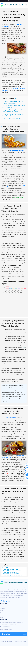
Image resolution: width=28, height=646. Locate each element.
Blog (1, 615)
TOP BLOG (10, 643)
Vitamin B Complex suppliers (9, 567)
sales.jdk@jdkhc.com (7, 629)
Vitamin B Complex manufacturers (12, 570)
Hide (16, 98)
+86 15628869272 (6, 626)
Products (2, 610)
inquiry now (6, 634)
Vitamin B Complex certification (11, 573)
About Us (2, 608)
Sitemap (24, 641)
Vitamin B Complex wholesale (10, 569)
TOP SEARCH (17, 643)
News (1, 612)
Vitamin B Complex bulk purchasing (12, 575)
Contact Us (2, 617)
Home (1, 606)
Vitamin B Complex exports (10, 572)
